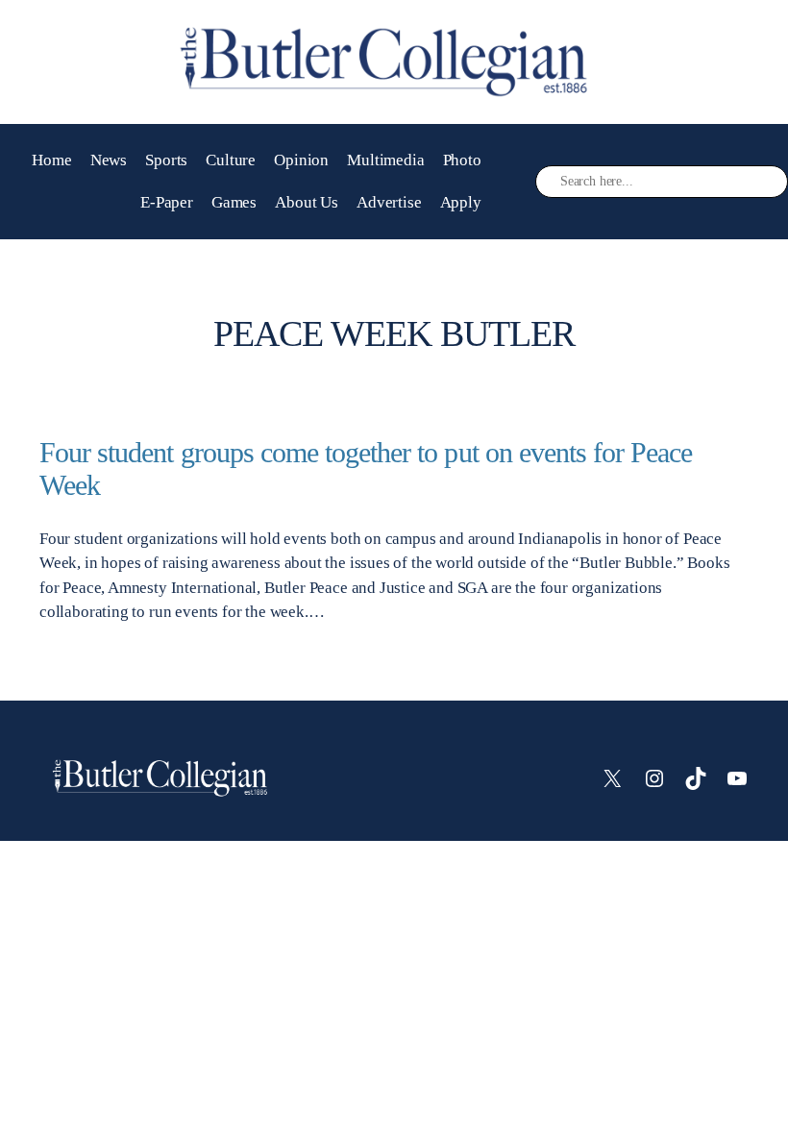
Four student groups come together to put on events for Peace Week (365, 469)
